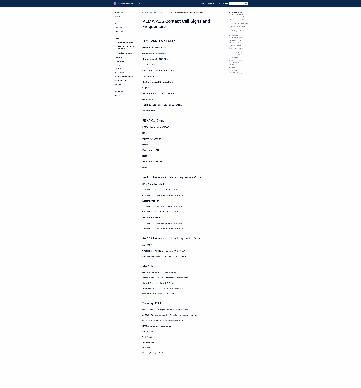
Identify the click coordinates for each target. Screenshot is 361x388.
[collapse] (136, 39)
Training (117, 88)
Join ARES (118, 20)
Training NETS (233, 70)
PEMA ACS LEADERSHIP (236, 12)
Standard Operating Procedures (124, 76)
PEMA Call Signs (233, 35)
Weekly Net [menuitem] (211, 3)
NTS (117, 35)
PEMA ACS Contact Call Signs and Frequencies (126, 47)
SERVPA (118, 69)
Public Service (120, 61)
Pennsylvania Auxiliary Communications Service (125, 52)
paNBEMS (233, 64)
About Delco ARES (120, 12)
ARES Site (119, 27)
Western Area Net (235, 57)
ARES (116, 24)
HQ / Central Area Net (236, 52)
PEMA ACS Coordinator (237, 14)
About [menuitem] (203, 3)
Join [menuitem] (218, 3)
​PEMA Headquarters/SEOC (238, 37)
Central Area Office (235, 40)
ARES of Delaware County (129, 3)
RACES (118, 65)
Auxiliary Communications (125, 42)
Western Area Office (235, 45)
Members (117, 95)
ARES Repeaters (119, 72)
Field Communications (121, 80)
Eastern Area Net (235, 55)
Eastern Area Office (235, 42)
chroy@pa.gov (161, 53)
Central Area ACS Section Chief (239, 23)
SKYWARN (118, 84)
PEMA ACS (119, 39)
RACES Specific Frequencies (238, 73)
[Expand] (136, 12)
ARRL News (119, 31)
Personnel (119, 57)
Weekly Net (118, 16)
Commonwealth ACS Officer (238, 17)
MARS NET (232, 68)
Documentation (119, 91)
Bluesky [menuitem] (225, 3)
